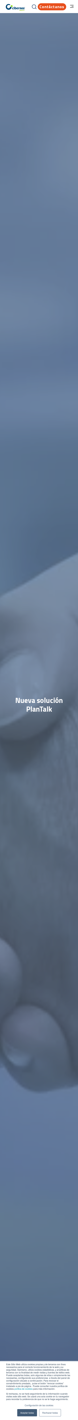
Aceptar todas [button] (27, 1412)
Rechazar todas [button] (50, 1412)
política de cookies (23, 1388)
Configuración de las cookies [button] (39, 1405)
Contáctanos (52, 7)
